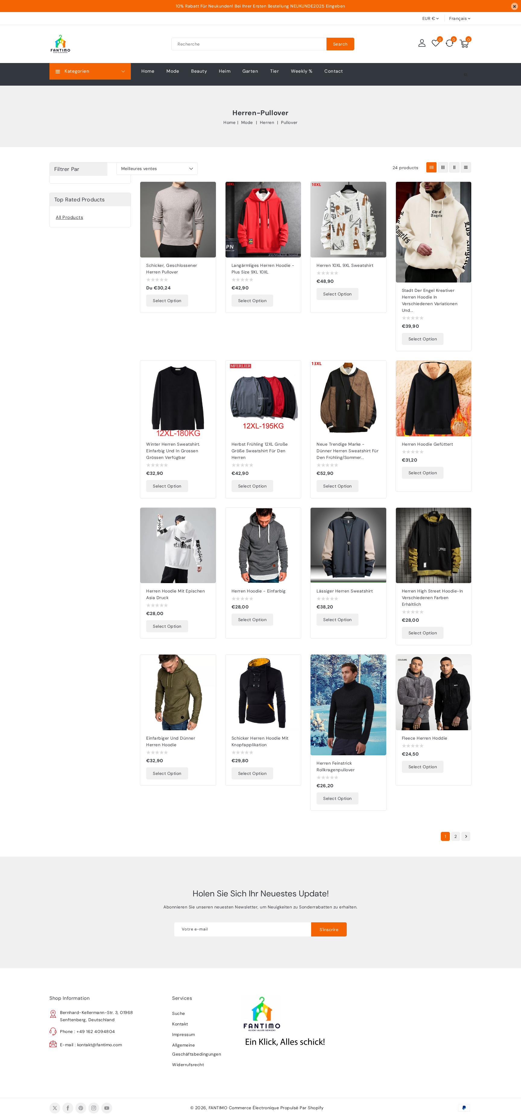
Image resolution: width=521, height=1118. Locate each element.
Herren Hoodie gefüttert (427, 444)
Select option (167, 300)
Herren (268, 122)
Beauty (199, 71)
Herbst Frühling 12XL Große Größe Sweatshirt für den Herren (260, 450)
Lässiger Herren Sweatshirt (345, 591)
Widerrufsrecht (188, 1064)
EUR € (428, 18)
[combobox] (249, 44)
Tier (274, 71)
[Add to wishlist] (208, 190)
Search (340, 44)
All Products (69, 217)
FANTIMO (218, 1107)
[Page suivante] (465, 836)
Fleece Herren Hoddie (424, 738)
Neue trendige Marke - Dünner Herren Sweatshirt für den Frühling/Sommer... (347, 450)
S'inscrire (329, 929)
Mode (172, 71)
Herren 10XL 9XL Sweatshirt (345, 265)
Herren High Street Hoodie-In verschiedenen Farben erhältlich (432, 597)
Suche (178, 1013)
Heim (224, 71)
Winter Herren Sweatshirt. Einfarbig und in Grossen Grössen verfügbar (173, 450)
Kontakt (180, 1024)
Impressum (183, 1034)
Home (229, 122)
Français (458, 18)
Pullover (289, 122)
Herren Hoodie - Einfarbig (259, 591)
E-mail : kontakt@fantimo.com (91, 1044)
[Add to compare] (208, 202)
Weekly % (301, 71)
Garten (250, 71)
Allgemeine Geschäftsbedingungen (196, 1049)
